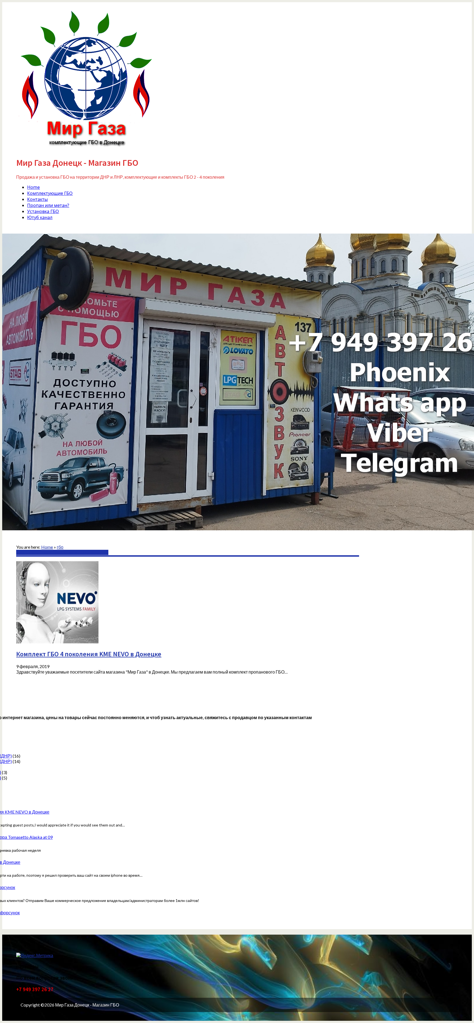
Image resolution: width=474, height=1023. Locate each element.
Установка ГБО (43, 211)
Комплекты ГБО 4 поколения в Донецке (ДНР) (62, 552)
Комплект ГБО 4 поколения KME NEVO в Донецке (88, 654)
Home (33, 187)
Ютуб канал (39, 217)
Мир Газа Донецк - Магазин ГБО (77, 162)
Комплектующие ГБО (50, 193)
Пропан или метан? (48, 205)
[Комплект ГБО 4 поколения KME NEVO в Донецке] (57, 641)
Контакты (37, 199)
